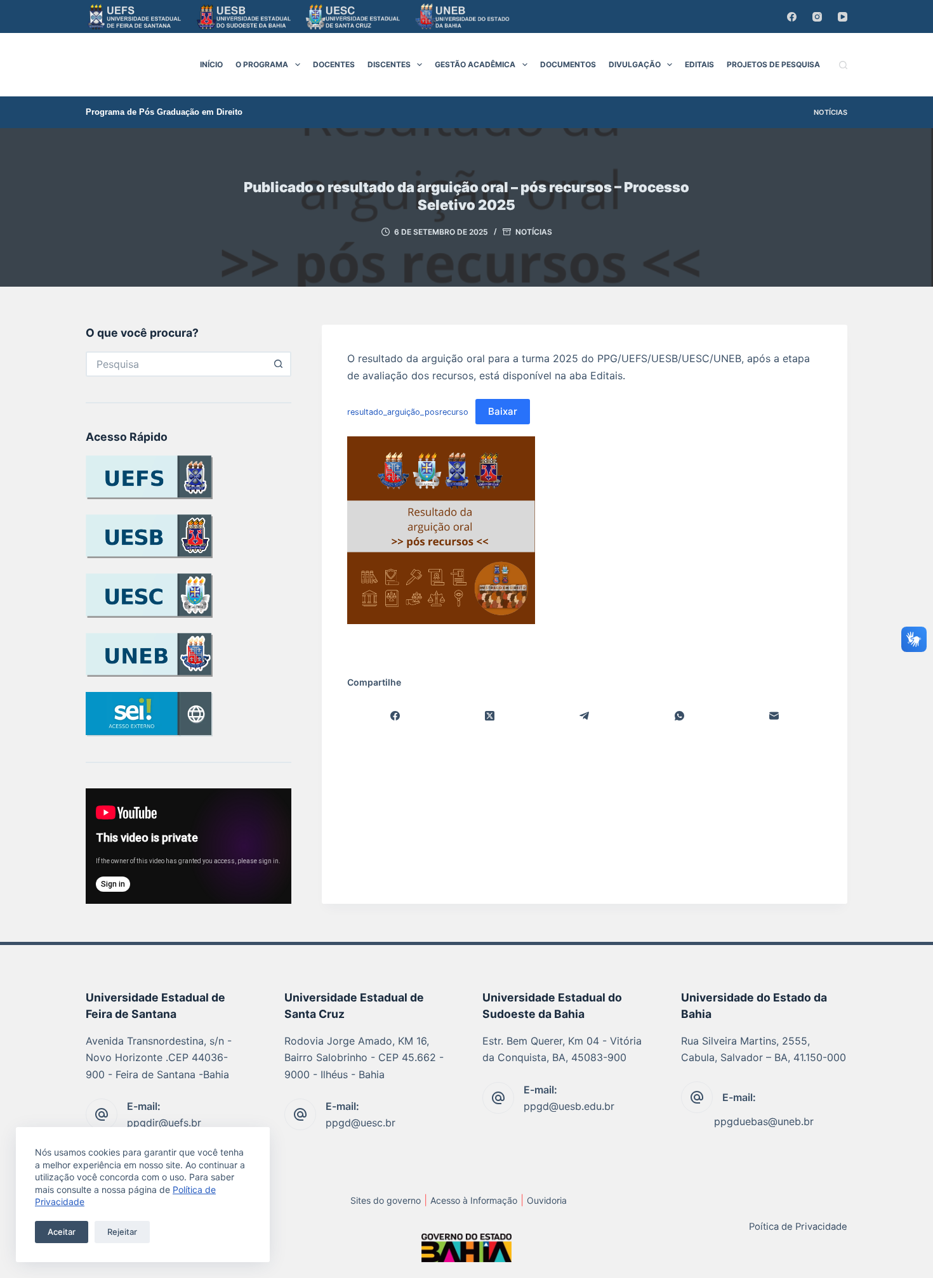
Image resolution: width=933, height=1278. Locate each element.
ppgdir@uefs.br (164, 1122)
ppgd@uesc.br (360, 1122)
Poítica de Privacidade (798, 1226)
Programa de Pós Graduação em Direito (164, 112)
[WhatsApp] (679, 716)
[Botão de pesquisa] (278, 364)
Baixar (502, 411)
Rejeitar (122, 1232)
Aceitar (62, 1232)
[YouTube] (842, 17)
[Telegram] (585, 716)
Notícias (830, 112)
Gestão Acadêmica (475, 64)
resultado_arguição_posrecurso (407, 412)
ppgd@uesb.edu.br (569, 1106)
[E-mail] (774, 716)
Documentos (568, 64)
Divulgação (635, 64)
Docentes (334, 64)
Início (211, 64)
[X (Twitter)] (489, 716)
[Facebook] (792, 17)
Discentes (389, 64)
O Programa (261, 64)
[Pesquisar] (843, 65)
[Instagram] (817, 17)
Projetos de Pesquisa (773, 64)
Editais (699, 64)
